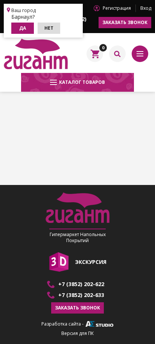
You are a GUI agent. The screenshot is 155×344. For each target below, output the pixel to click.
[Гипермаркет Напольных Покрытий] (36, 54)
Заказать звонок (124, 22)
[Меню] (140, 53)
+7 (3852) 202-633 (81, 295)
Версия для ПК (77, 333)
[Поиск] (117, 53)
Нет (48, 28)
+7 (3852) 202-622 (81, 284)
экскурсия (90, 261)
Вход (145, 8)
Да (22, 28)
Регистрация (117, 8)
